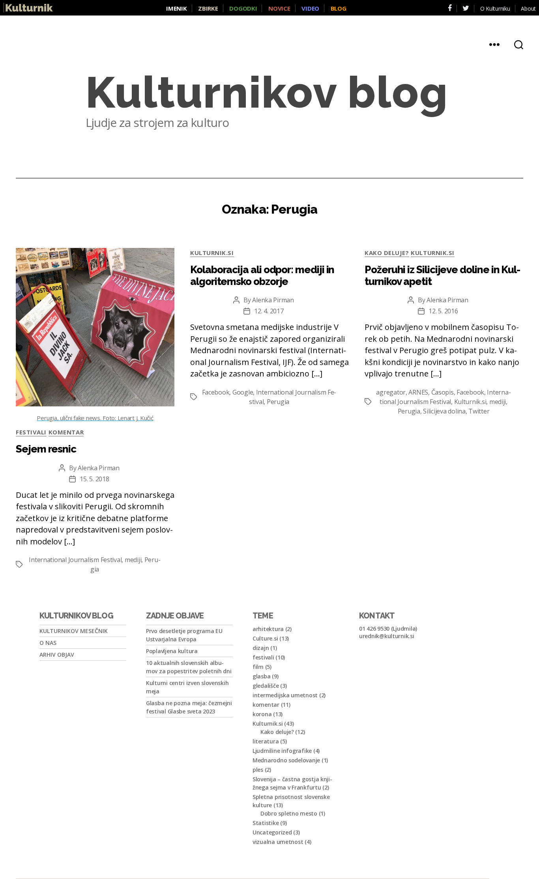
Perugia (278, 401)
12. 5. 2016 (443, 311)
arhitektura (268, 629)
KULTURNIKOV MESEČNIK (73, 631)
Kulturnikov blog (267, 92)
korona (262, 714)
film (258, 666)
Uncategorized (272, 832)
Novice (279, 8)
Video (310, 8)
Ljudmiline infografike (282, 750)
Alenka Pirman (99, 468)
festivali (31, 432)
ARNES (418, 392)
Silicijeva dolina (444, 411)
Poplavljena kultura (172, 651)
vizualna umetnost (278, 841)
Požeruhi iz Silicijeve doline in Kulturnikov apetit (442, 275)
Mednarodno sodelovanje (286, 760)
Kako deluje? (387, 253)
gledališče (266, 685)
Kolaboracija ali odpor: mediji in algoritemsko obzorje (262, 275)
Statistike (266, 823)
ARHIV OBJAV (56, 654)
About (528, 8)
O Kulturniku (495, 8)
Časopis (442, 392)
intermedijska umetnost (285, 695)
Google (242, 392)
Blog (338, 8)
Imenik (176, 8)
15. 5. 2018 (94, 479)
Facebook (216, 392)
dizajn (261, 648)
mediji (133, 559)
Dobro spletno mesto (288, 813)
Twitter (478, 411)
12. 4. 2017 (268, 311)
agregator (391, 392)
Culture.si (265, 638)
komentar (66, 432)
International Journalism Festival (75, 559)
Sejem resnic (46, 449)
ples (258, 769)
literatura (266, 741)
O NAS (47, 642)
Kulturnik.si (212, 253)
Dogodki (243, 8)
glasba (261, 676)
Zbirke (208, 8)
